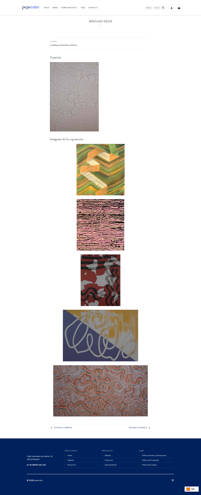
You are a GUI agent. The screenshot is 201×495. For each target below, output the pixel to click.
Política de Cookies (149, 465)
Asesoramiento (111, 465)
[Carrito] (179, 7)
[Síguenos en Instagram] (173, 480)
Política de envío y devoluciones (154, 455)
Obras (55, 8)
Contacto (93, 8)
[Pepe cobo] (31, 7)
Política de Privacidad (150, 460)
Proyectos (71, 465)
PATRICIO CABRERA (63, 428)
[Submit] (163, 8)
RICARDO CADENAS (138, 428)
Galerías (70, 460)
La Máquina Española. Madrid (63, 45)
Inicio (46, 8)
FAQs (83, 8)
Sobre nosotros (68, 8)
